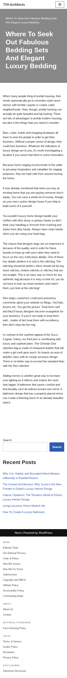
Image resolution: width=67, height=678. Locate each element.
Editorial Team (10, 547)
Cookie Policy (10, 646)
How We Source (11, 563)
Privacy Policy (11, 657)
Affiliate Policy (11, 585)
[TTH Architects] (14, 4)
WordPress (45, 532)
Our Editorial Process (14, 553)
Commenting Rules (13, 596)
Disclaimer (8, 652)
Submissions (10, 574)
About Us (8, 609)
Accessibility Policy (13, 590)
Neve (18, 532)
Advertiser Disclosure (14, 670)
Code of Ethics (11, 558)
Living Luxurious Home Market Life (24, 505)
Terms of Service (12, 641)
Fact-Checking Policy (14, 628)
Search (7, 440)
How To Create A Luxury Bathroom (24, 512)
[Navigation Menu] (59, 4)
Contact (7, 614)
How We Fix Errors (13, 569)
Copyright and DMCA (14, 580)
